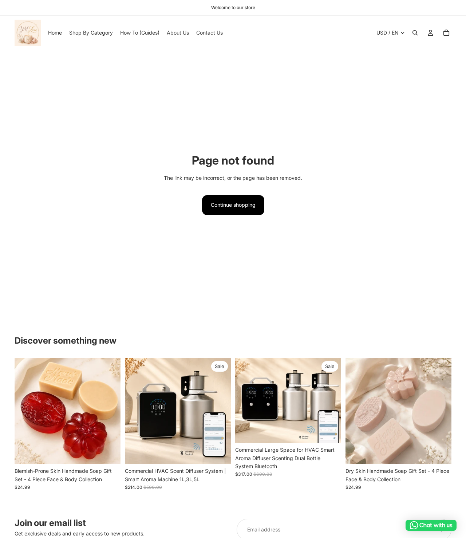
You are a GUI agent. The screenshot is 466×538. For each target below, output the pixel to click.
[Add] (109, 453)
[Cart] (446, 33)
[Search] (415, 33)
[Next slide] (110, 411)
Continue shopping (233, 205)
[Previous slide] (25, 411)
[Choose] (219, 453)
